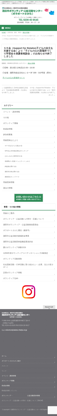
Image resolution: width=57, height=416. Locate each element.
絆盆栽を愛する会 (10, 166)
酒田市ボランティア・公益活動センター (25, 409)
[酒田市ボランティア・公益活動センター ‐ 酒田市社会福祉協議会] (28, 12)
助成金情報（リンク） (10, 390)
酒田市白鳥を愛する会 (12, 171)
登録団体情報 (8, 182)
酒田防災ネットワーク (12, 177)
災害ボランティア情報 (12, 273)
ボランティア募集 (10, 123)
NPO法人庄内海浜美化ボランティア (16, 151)
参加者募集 (7, 134)
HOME (4, 32)
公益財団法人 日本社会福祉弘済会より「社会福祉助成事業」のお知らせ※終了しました (15, 90)
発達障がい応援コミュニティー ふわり (17, 161)
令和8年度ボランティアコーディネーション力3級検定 (25, 253)
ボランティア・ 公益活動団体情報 (21, 395)
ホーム (4, 356)
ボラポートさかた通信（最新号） (17, 230)
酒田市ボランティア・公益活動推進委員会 (20, 225)
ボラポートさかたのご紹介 (11, 361)
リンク (4, 371)
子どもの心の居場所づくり (14, 78)
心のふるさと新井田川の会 (13, 156)
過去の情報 (26, 32)
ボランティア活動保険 (12, 259)
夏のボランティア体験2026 (14, 247)
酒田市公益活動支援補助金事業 (16, 236)
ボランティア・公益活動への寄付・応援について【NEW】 (23, 400)
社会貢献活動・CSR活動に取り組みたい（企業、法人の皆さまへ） (28, 265)
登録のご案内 (8, 213)
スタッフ (5, 366)
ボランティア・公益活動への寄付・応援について (23, 219)
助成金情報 (7, 129)
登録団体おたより (10, 140)
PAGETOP (49, 307)
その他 (6, 117)
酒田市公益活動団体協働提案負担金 (18, 242)
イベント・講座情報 (11, 112)
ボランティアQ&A (10, 278)
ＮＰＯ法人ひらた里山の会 (13, 145)
